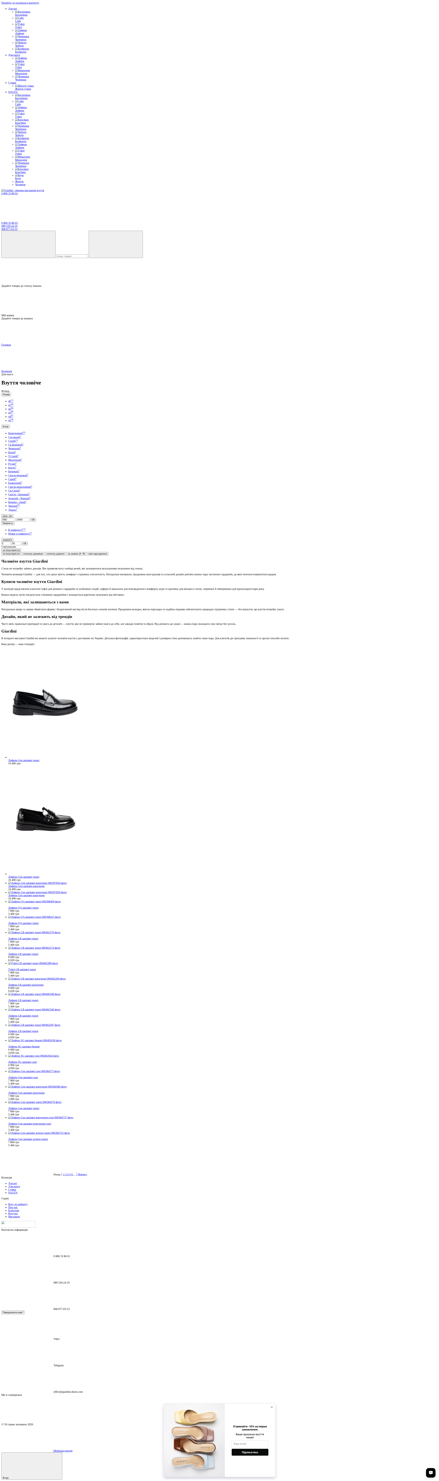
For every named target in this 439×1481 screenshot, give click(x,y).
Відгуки (13, 1213)
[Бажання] (219, 271)
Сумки (12, 82)
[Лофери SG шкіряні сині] (223, 1055)
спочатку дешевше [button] (33, 553)
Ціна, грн (7, 516)
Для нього (14, 54)
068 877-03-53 (9, 229)
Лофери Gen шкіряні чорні (23, 760)
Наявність (8, 523)
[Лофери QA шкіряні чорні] (223, 901)
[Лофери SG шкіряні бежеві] (223, 1040)
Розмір (6, 394)
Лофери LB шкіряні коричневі (26, 984)
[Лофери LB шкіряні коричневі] (223, 978)
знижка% (7, 540)
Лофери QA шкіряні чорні (23, 907)
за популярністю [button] (11, 553)
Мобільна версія (62, 1450)
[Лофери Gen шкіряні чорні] (223, 703)
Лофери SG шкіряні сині (22, 1062)
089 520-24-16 (9, 226)
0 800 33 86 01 (9, 193)
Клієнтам (13, 1210)
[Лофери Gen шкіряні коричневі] (223, 883)
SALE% (12, 92)
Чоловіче (20, 184)
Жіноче (19, 181)
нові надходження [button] (97, 553)
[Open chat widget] (431, 1473)
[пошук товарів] (28, 244)
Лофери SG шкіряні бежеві (24, 1046)
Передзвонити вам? (13, 1312)
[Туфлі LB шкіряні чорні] (223, 963)
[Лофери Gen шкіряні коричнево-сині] (223, 1117)
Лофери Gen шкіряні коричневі (26, 886)
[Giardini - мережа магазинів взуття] (18, 1226)
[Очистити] (116, 244)
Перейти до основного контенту (20, 2)
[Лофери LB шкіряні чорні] (223, 932)
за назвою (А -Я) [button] (76, 553)
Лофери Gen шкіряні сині (23, 1077)
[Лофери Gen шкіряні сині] (223, 1071)
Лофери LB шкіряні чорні (23, 938)
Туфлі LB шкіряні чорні (22, 969)
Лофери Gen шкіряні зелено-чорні (28, 1139)
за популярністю (11, 550)
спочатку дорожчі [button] (55, 553)
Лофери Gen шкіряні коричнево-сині (29, 1123)
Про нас (13, 1207)
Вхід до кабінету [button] (18, 1204)
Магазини (14, 1216)
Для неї (12, 8)
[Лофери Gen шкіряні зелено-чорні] (223, 1133)
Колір (5, 426)
